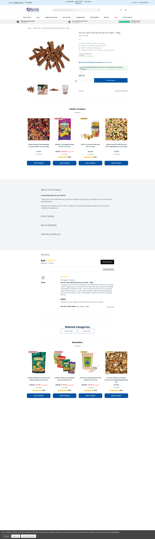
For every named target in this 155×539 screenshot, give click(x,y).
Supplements (80, 17)
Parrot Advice (127, 17)
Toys (38, 17)
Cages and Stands (51, 17)
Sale (116, 17)
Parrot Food (27, 17)
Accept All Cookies (28, 536)
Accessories (67, 17)
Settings (6, 536)
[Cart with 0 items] (126, 10)
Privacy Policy (115, 532)
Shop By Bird (94, 17)
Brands (106, 17)
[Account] (121, 10)
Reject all (16, 536)
